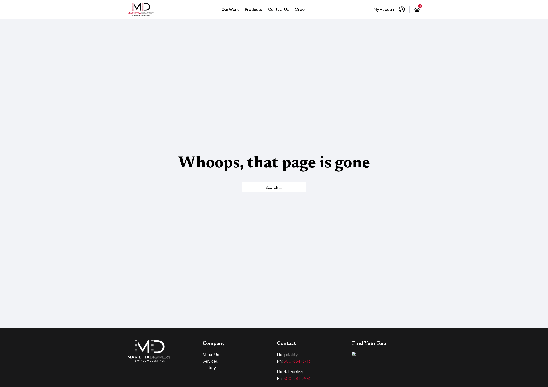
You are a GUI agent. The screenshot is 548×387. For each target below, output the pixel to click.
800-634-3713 (296, 361)
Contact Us (278, 9)
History (209, 367)
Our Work (230, 9)
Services (210, 361)
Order (300, 9)
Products (253, 9)
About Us (211, 354)
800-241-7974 (297, 378)
